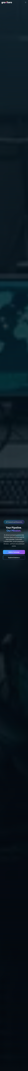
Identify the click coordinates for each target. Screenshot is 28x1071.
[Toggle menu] (26, 2)
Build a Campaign (14, 552)
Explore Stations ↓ (14, 557)
